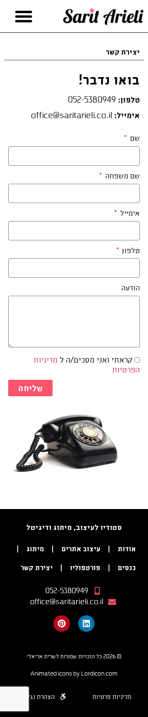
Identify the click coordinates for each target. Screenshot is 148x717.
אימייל (129, 213)
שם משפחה (122, 176)
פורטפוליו (85, 567)
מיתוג (35, 548)
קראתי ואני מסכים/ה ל (86, 364)
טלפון (130, 251)
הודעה (130, 288)
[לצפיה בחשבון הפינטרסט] (61, 623)
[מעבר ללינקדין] (86, 623)
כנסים (127, 567)
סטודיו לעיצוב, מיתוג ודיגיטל (74, 527)
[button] (24, 16)
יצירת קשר (37, 567)
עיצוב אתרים (80, 548)
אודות (127, 548)
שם (134, 138)
